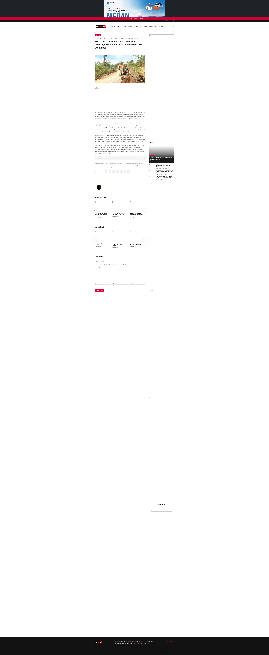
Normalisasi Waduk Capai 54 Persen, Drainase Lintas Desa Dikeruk (119, 158)
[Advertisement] (120, 99)
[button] (170, 26)
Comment (97, 267)
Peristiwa (130, 26)
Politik (118, 26)
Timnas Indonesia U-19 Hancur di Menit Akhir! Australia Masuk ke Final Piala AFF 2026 (165, 171)
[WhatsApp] (125, 171)
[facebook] (106, 171)
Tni (95, 177)
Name (96, 283)
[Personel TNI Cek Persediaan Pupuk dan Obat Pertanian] (120, 210)
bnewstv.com (142, 641)
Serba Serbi (136, 26)
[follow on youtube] (171, 21)
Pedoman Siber (152, 26)
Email (113, 283)
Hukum (124, 26)
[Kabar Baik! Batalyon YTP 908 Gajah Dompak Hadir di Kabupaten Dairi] (152, 180)
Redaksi (145, 26)
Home (113, 26)
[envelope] (117, 171)
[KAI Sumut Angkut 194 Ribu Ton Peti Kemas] (102, 240)
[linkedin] (113, 171)
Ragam (152, 155)
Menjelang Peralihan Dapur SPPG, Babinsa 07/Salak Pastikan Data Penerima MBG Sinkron (137, 214)
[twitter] (110, 171)
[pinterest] (121, 171)
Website (131, 283)
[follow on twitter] (173, 21)
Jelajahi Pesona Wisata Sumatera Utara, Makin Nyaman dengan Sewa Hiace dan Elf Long (165, 165)
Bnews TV (160, 26)
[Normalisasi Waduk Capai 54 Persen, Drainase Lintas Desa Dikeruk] (102, 210)
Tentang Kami (97, 20)
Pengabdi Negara (98, 35)
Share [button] (144, 51)
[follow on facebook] (166, 21)
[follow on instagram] (169, 21)
